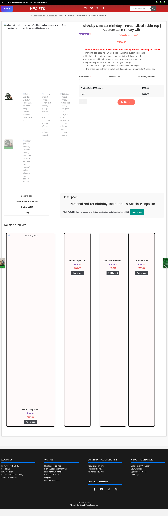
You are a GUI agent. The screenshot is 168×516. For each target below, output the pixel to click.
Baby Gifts (41, 16)
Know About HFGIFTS (10, 466)
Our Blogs (135, 475)
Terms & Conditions (9, 478)
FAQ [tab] (27, 213)
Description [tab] (26, 196)
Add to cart (126, 102)
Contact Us (5, 469)
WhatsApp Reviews (96, 472)
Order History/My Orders (140, 466)
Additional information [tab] (27, 201)
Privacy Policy (7, 472)
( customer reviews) (128, 35)
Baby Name (85, 77)
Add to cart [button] (30, 422)
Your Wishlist (136, 469)
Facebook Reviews (95, 469)
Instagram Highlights (96, 466)
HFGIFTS (37, 9)
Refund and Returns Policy (12, 475)
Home (35, 16)
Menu (6, 9)
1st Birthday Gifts (51, 16)
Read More (137, 212)
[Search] (153, 8)
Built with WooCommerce (89, 505)
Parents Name (114, 77)
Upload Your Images (139, 472)
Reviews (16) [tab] (26, 207)
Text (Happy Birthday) (146, 77)
